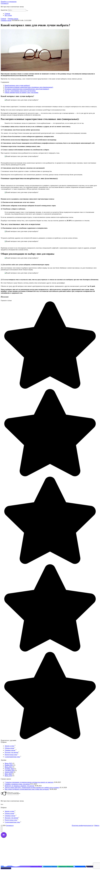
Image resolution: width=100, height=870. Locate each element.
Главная (7, 13)
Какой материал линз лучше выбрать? (17, 85)
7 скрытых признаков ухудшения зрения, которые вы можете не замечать (29, 782)
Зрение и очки (9, 746)
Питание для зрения (11, 752)
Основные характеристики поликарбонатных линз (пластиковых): (27, 89)
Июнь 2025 (8, 763)
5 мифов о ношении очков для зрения (17, 784)
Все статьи (8, 15)
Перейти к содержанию (9, 1)
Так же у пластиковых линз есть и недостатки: (20, 91)
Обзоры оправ (9, 748)
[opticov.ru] (10, 796)
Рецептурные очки (11, 754)
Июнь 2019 (8, 775)
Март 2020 (8, 774)
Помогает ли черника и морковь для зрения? (19, 786)
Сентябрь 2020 (9, 770)
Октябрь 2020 (9, 768)
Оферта (96, 825)
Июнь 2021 (8, 767)
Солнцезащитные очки (12, 757)
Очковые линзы (6, 20)
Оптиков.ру (5, 3)
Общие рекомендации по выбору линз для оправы (21, 92)
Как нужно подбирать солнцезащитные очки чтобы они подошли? (27, 789)
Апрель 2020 (9, 772)
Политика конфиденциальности (82, 825)
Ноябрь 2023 (9, 765)
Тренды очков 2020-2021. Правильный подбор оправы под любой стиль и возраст (32, 787)
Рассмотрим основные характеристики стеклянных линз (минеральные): (29, 87)
